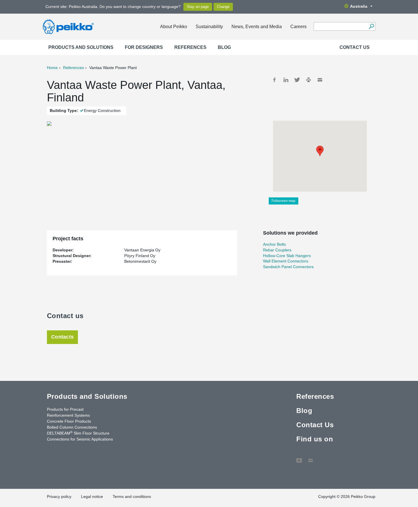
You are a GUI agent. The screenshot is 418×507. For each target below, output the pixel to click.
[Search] (371, 26)
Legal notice (92, 496)
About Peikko (173, 26)
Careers (298, 26)
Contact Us (355, 47)
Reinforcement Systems (68, 415)
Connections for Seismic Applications (80, 439)
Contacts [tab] (62, 337)
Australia (358, 6)
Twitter (297, 80)
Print (308, 80)
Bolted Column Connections (72, 427)
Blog (224, 47)
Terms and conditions (132, 496)
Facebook (274, 80)
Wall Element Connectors (285, 261)
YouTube (299, 457)
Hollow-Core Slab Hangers (287, 255)
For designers (144, 47)
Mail (320, 80)
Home (52, 67)
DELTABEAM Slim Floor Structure (78, 432)
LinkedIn (286, 80)
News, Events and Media (256, 26)
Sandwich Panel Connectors (288, 266)
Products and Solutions (80, 47)
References (190, 47)
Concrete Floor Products (69, 421)
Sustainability (209, 26)
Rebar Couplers (277, 250)
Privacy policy (59, 496)
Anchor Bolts (274, 244)
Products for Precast (65, 409)
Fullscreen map (283, 201)
